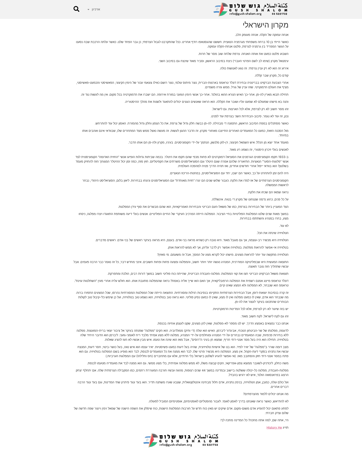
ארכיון (96, 9)
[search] (76, 9)
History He (274, 427)
